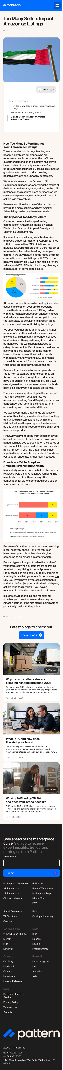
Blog (34, 934)
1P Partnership (11, 893)
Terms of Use (10, 1007)
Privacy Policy (10, 1002)
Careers (7, 971)
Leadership (9, 966)
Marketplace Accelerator (15, 883)
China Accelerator (12, 898)
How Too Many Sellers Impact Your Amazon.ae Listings (33, 107)
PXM (35, 911)
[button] (57, 5)
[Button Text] (31, 672)
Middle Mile (38, 898)
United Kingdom (40, 961)
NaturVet (7, 949)
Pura (5, 944)
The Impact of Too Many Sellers (26, 112)
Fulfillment (37, 883)
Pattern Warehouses (42, 888)
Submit (10, 873)
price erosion (18, 306)
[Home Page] (11, 5)
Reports (36, 939)
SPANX (7, 939)
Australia (37, 971)
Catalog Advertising (42, 916)
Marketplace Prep (41, 893)
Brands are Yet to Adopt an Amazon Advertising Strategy (28, 118)
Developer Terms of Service (13, 996)
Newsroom (9, 976)
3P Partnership (11, 888)
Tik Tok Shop (10, 916)
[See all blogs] (31, 635)
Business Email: (11, 856)
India (35, 966)
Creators (7, 921)
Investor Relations (12, 981)
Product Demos (40, 949)
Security (7, 1012)
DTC (34, 903)
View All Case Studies (15, 934)
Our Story (8, 961)
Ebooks (36, 944)
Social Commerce (12, 911)
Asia (34, 976)
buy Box (27, 587)
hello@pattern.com (13, 1052)
